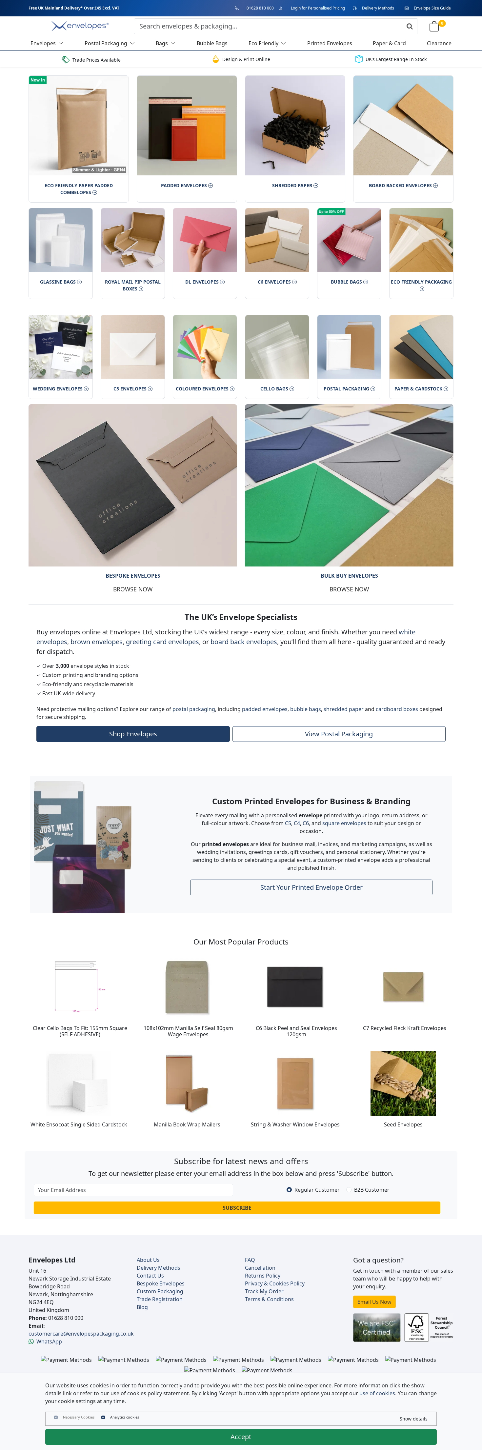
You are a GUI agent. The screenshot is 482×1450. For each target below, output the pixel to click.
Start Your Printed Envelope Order (311, 887)
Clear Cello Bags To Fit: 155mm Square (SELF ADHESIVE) (80, 1031)
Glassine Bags (58, 282)
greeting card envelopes (162, 641)
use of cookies (377, 1393)
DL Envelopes (202, 282)
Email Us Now (374, 1301)
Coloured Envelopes (202, 389)
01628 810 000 (260, 8)
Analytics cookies (124, 1417)
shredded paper (344, 708)
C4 (297, 823)
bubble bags (305, 708)
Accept (241, 1436)
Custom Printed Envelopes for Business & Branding (311, 801)
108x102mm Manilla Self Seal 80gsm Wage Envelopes (188, 1031)
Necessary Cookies (78, 1417)
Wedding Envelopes (58, 389)
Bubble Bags (346, 282)
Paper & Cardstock (418, 389)
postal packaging (193, 708)
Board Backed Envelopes (400, 185)
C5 (288, 823)
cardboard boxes (397, 708)
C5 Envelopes (130, 389)
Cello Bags (274, 389)
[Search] (409, 26)
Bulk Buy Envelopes (349, 575)
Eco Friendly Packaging (421, 282)
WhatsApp (49, 1341)
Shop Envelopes (133, 733)
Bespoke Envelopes (133, 575)
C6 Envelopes (274, 282)
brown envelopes (96, 641)
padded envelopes (265, 708)
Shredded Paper (292, 185)
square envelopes (344, 823)
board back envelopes (244, 641)
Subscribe (237, 1207)
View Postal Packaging (339, 733)
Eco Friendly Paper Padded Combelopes (79, 188)
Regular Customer (317, 1189)
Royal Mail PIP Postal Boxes (133, 285)
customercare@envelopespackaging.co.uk (81, 1333)
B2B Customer (372, 1189)
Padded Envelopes (184, 185)
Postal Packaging (346, 389)
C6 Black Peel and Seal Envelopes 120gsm (296, 1031)
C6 (306, 823)
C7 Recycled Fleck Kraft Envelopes (404, 1027)
